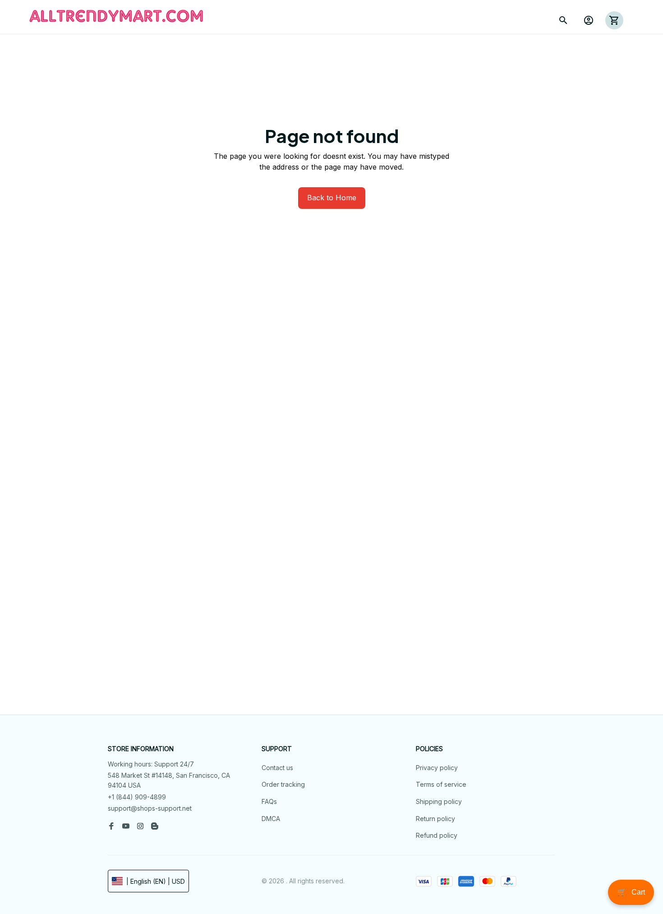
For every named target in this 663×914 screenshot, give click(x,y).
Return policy (435, 818)
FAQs (269, 801)
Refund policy (436, 835)
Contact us (277, 767)
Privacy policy (437, 767)
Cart (631, 892)
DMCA (271, 818)
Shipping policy (439, 801)
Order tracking (283, 784)
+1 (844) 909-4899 (137, 797)
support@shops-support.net (150, 808)
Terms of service (441, 784)
